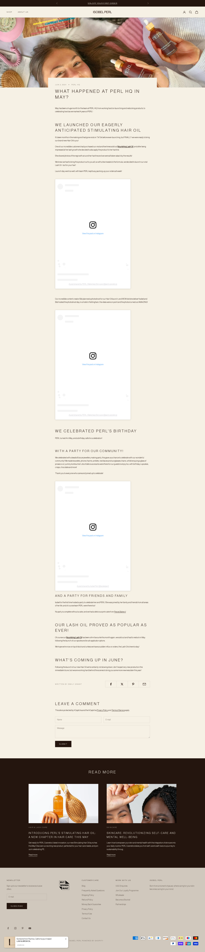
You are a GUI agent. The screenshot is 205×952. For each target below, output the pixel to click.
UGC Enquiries (121, 886)
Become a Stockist (123, 900)
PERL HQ (75, 85)
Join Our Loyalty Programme (127, 891)
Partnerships (121, 904)
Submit (63, 744)
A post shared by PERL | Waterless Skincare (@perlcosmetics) (93, 284)
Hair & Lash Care (38, 827)
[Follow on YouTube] (29, 928)
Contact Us (86, 918)
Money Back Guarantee (91, 904)
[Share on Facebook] (110, 684)
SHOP (9, 12)
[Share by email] (144, 684)
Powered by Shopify (92, 941)
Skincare (112, 827)
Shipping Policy (88, 895)
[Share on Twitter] (121, 684)
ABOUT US (23, 12)
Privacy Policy (102, 710)
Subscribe (17, 906)
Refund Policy (87, 900)
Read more (33, 855)
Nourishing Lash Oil (125, 147)
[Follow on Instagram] (15, 928)
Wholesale (120, 895)
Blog (83, 886)
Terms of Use (87, 914)
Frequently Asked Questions (93, 891)
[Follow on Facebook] (8, 928)
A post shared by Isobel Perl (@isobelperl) (93, 586)
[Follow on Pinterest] (22, 928)
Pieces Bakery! (120, 612)
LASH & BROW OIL (24, 941)
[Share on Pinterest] (133, 684)
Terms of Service (118, 710)
